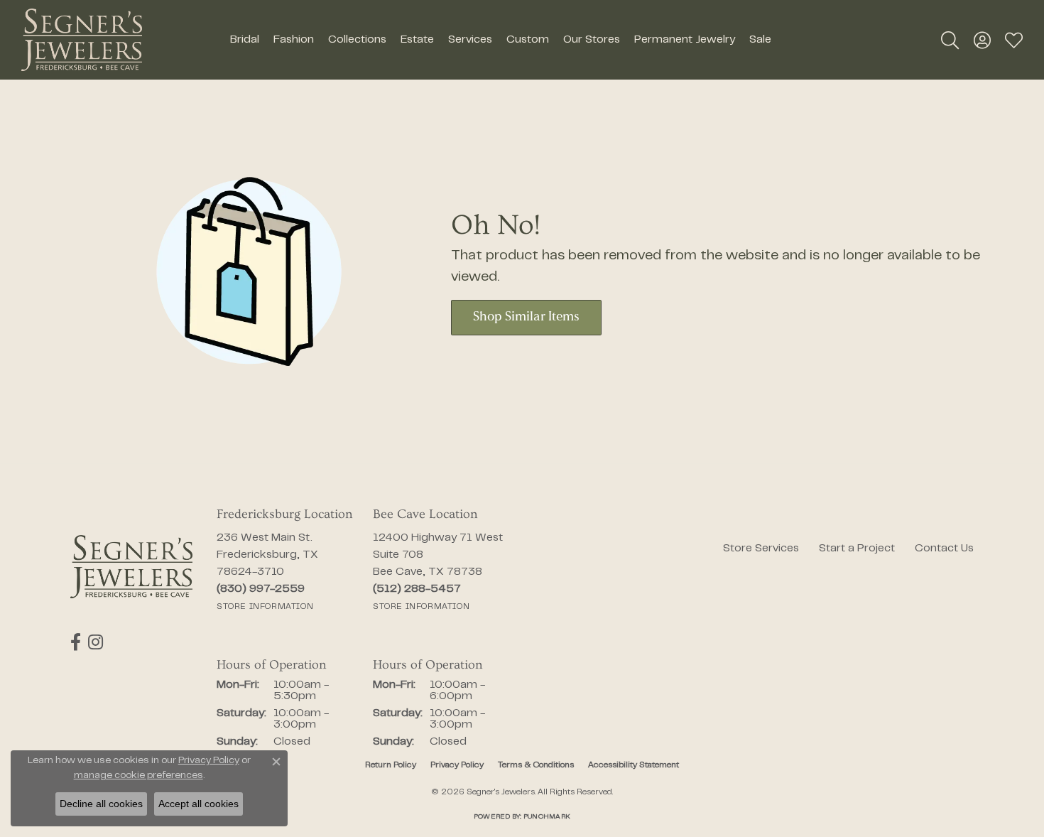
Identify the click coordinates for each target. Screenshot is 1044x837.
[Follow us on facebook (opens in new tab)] (75, 642)
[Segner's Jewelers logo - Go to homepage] (81, 40)
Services (470, 40)
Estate (417, 40)
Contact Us (944, 549)
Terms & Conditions (536, 765)
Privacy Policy (457, 765)
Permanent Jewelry (684, 40)
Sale (760, 40)
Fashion (293, 40)
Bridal (244, 40)
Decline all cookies (101, 803)
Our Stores (591, 40)
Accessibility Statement (633, 765)
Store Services (761, 549)
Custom (527, 40)
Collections (357, 40)
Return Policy (390, 765)
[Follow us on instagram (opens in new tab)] (95, 642)
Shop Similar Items (526, 317)
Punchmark (546, 817)
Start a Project (857, 549)
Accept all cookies (198, 803)
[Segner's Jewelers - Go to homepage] (131, 566)
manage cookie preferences (138, 776)
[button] (950, 40)
